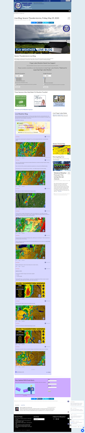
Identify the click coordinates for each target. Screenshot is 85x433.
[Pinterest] (58, 419)
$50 (44, 80)
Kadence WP (28, 430)
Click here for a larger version (58, 114)
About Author (17, 405)
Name (49, 379)
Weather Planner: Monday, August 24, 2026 (22, 418)
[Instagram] (48, 1)
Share (19, 157)
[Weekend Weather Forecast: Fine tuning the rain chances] (61, 166)
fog (61, 193)
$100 (45, 78)
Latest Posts (23, 405)
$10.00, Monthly (18, 79)
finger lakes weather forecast (57, 193)
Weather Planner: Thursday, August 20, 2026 (22, 426)
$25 (44, 81)
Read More (60, 191)
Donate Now (18, 86)
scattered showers (64, 193)
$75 (44, 79)
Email (49, 382)
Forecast (67, 180)
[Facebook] (44, 1)
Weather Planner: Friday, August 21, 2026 (22, 422)
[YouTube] (50, 1)
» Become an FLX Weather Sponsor (23, 109)
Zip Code (49, 385)
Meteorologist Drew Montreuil (58, 180)
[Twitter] (46, 1)
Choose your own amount (20, 80)
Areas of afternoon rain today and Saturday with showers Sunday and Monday (22, 425)
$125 (45, 77)
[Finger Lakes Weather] (23, 5)
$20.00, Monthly (18, 78)
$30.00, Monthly (18, 77)
